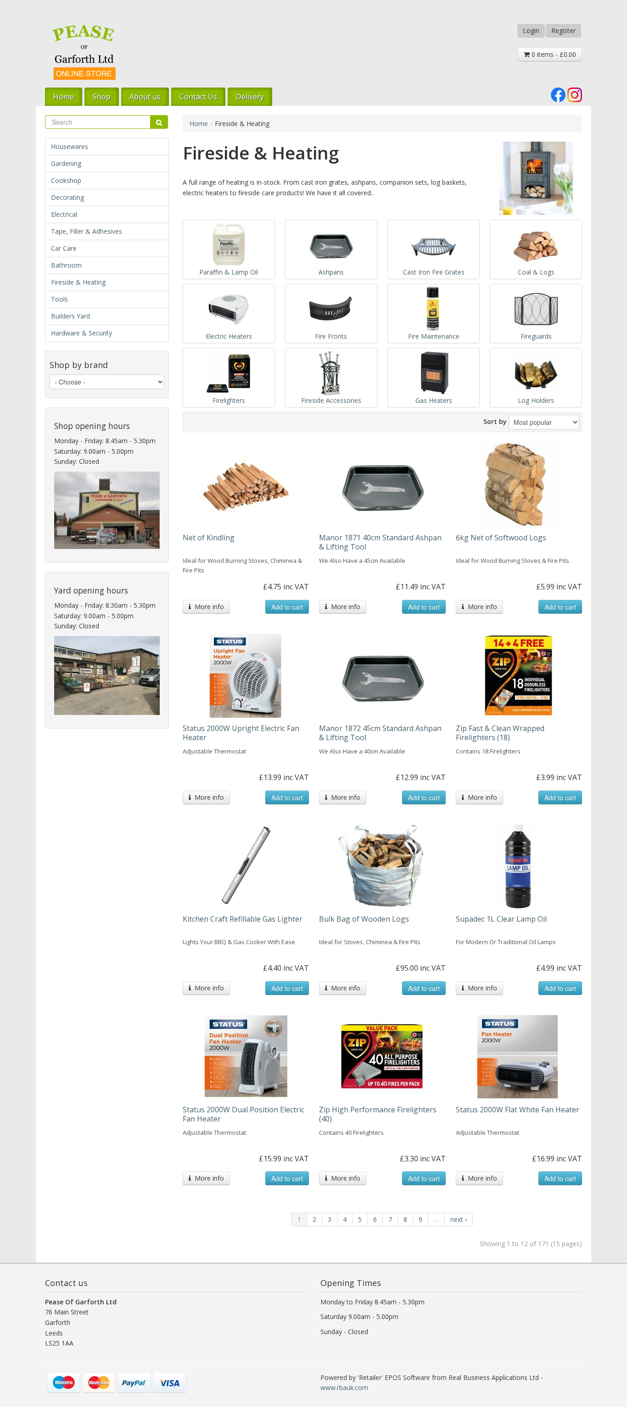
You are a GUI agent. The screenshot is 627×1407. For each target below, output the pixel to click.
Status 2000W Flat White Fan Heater (517, 1110)
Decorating (67, 197)
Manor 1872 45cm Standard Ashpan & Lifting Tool (380, 732)
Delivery (250, 97)
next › (458, 1219)
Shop (102, 97)
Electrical (64, 214)
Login (531, 30)
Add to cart (287, 606)
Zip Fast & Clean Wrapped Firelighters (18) (500, 732)
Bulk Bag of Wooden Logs (364, 919)
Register (563, 30)
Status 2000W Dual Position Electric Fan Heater (243, 1114)
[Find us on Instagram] (574, 94)
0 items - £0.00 (553, 54)
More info (207, 606)
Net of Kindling (209, 538)
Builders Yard (70, 316)
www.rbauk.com (344, 1387)
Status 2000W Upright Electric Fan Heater (241, 732)
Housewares (69, 146)
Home (63, 97)
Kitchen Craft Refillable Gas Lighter (242, 919)
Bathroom (66, 265)
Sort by (495, 421)
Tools (59, 299)
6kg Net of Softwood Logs (501, 538)
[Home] (84, 52)
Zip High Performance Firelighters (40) (378, 1114)
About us (145, 97)
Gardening (66, 163)
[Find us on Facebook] (558, 94)
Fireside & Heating (78, 282)
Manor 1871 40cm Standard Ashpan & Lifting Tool (380, 542)
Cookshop (66, 180)
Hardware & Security (81, 333)
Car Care (64, 248)
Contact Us (198, 97)
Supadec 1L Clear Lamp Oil (501, 919)
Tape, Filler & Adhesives (86, 231)
